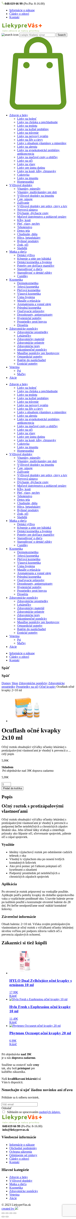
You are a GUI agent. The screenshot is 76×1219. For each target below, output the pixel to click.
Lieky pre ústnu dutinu (31, 167)
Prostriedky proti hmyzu (32, 321)
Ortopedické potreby (29, 356)
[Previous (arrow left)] (3, 1216)
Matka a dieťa (18, 251)
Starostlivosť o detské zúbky (34, 272)
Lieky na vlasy (26, 164)
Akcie (13, 377)
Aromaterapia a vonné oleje (34, 304)
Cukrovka (23, 174)
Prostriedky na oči (27, 686)
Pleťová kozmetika (28, 290)
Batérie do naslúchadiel (31, 360)
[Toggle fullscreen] (10, 1213)
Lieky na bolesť (27, 118)
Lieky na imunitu (27, 178)
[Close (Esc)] (3, 1213)
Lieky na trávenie (28, 132)
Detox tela (23, 230)
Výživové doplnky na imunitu (35, 195)
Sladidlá (22, 248)
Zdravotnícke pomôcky (23, 328)
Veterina (14, 367)
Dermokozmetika (27, 283)
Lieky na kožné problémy (33, 129)
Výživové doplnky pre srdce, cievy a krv (42, 206)
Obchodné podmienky (23, 1148)
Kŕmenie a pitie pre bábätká (34, 258)
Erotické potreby (27, 363)
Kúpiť (13, 995)
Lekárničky (24, 335)
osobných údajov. (50, 1112)
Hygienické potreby (29, 318)
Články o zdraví (19, 13)
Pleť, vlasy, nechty (28, 223)
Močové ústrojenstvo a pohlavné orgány (41, 216)
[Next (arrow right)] (7, 1216)
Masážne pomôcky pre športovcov (38, 353)
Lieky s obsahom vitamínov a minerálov (41, 143)
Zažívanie (23, 202)
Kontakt (14, 17)
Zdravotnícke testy (28, 346)
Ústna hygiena (26, 297)
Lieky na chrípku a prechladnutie (37, 122)
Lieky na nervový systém (32, 136)
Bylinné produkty (28, 241)
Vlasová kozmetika (29, 293)
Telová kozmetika (28, 286)
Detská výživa (26, 255)
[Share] (7, 1213)
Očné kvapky (47, 686)
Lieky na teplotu (27, 125)
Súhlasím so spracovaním (33, 1112)
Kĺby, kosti (24, 220)
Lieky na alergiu (27, 146)
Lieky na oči (25, 160)
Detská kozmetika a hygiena (34, 262)
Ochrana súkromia (20, 1151)
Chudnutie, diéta (27, 234)
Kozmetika (16, 279)
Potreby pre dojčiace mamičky (35, 265)
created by (8, 1208)
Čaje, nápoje (25, 199)
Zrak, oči (22, 244)
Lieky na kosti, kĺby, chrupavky (36, 171)
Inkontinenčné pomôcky (32, 349)
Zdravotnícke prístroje (30, 342)
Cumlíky (22, 276)
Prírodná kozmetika (29, 307)
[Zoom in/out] (14, 1213)
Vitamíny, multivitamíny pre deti (37, 192)
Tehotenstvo (24, 227)
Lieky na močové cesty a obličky (37, 157)
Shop (15, 683)
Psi (19, 370)
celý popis (8, 754)
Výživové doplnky (20, 185)
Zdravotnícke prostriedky (32, 332)
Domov (6, 683)
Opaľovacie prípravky (30, 311)
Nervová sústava (27, 209)
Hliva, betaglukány (29, 237)
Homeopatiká (25, 181)
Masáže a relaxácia (28, 300)
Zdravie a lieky (18, 115)
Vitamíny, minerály (29, 188)
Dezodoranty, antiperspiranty (35, 314)
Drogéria (22, 325)
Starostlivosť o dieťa (29, 269)
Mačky (21, 374)
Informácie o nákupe (22, 10)
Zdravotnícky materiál (30, 339)
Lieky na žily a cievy (30, 139)
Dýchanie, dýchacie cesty (33, 213)
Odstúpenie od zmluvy (23, 1155)
